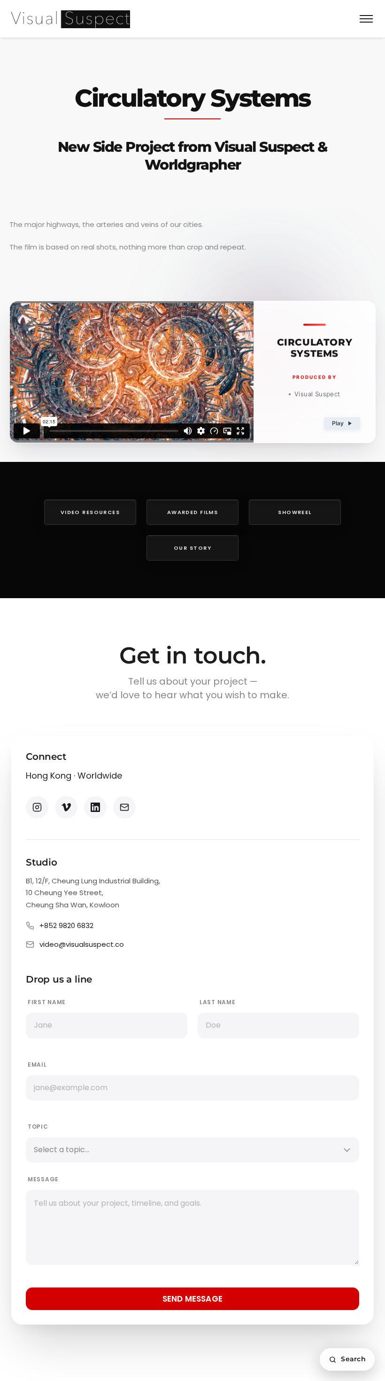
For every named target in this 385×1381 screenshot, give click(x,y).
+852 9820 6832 (66, 925)
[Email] (124, 807)
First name (47, 1002)
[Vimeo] (66, 807)
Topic (38, 1127)
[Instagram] (37, 807)
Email (37, 1065)
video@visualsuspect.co (81, 944)
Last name (217, 1002)
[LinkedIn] (95, 807)
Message (43, 1179)
